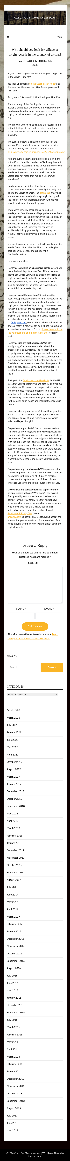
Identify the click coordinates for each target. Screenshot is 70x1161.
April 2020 (12, 755)
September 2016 (16, 961)
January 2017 (14, 931)
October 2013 (14, 1093)
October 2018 (14, 799)
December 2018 (15, 791)
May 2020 (12, 747)
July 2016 (12, 976)
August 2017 (14, 880)
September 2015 (16, 1012)
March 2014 (13, 1057)
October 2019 (14, 762)
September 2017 (16, 872)
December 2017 (15, 850)
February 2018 (14, 836)
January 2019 (14, 784)
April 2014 (12, 1049)
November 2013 (16, 1086)
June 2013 (12, 1123)
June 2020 (12, 740)
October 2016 (14, 953)
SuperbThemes (35, 1156)
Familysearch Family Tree (20, 514)
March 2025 (13, 718)
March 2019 (13, 777)
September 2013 (16, 1101)
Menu (60, 37)
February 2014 (14, 1064)
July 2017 (12, 887)
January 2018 (14, 843)
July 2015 (12, 1020)
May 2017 (12, 902)
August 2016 (14, 968)
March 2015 (13, 1027)
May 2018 (12, 813)
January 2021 (14, 732)
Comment (35, 563)
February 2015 (14, 1035)
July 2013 (12, 1116)
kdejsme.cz (45, 193)
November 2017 (16, 858)
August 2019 (14, 769)
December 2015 (15, 1005)
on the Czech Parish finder (42, 84)
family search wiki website (36, 381)
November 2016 (16, 946)
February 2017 (14, 924)
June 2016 (12, 983)
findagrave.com (18, 323)
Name (21, 609)
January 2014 (14, 1071)
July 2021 (12, 725)
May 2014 (12, 1042)
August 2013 (14, 1108)
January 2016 (14, 998)
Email (49, 609)
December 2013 (15, 1079)
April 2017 (12, 909)
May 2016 (12, 990)
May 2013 (12, 1130)
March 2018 (13, 828)
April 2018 (12, 821)
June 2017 (12, 895)
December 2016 (15, 939)
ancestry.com (14, 517)
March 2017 (13, 917)
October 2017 (14, 865)
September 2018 (16, 806)
